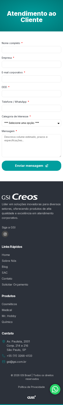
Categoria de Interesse (15, 116)
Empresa (7, 58)
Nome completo (11, 43)
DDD (5, 87)
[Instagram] (5, 234)
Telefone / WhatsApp (14, 102)
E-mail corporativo (12, 72)
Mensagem (8, 131)
